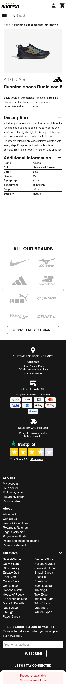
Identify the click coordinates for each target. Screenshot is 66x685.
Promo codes (11, 501)
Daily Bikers (11, 563)
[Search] (13, 15)
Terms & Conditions (15, 523)
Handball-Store (13, 590)
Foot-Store (10, 577)
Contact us (33, 361)
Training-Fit (41, 590)
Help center (10, 488)
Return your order (33, 436)
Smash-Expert (43, 572)
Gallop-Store (11, 581)
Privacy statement (14, 545)
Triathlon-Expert (44, 599)
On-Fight (8, 612)
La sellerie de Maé (15, 599)
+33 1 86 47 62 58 (33, 373)
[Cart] (62, 5)
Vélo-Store (41, 607)
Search (21, 15)
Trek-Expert (41, 594)
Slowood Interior (45, 568)
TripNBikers (42, 603)
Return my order (13, 497)
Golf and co (10, 585)
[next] (63, 289)
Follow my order (13, 492)
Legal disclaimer (13, 532)
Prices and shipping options (21, 541)
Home (7, 24)
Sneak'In (40, 577)
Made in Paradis (13, 603)
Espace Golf (11, 572)
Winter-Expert (43, 612)
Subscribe (33, 653)
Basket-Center (12, 559)
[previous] (2, 289)
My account (10, 483)
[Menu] (4, 15)
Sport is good (43, 585)
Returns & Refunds (15, 527)
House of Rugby (13, 594)
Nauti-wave (10, 607)
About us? (9, 514)
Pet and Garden (44, 563)
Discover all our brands (33, 330)
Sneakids (40, 581)
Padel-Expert (11, 616)
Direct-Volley (11, 568)
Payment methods (14, 536)
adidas (15, 79)
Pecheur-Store (43, 559)
